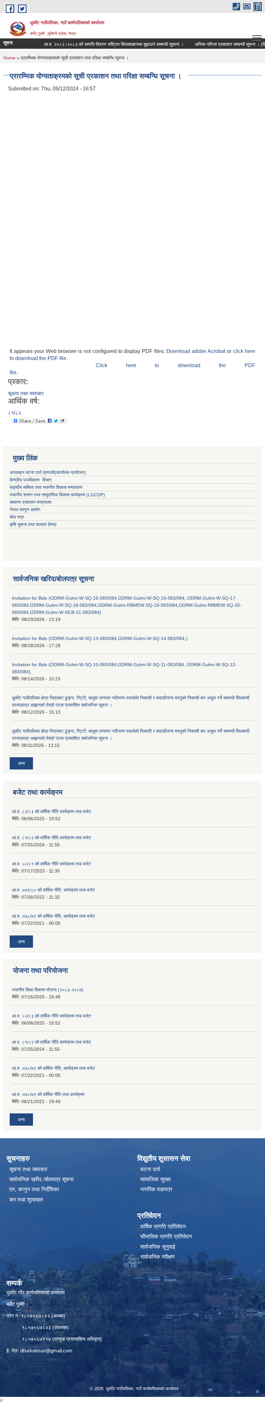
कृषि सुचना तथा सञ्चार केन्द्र (33, 524)
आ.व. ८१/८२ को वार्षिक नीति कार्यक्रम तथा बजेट (51, 837)
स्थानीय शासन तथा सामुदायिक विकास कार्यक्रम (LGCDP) (57, 494)
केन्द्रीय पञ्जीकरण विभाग (30, 479)
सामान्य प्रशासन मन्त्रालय (30, 502)
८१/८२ (14, 413)
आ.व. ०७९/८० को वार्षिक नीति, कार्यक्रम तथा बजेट (53, 890)
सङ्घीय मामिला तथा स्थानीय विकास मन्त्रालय (46, 487)
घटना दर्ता (150, 1169)
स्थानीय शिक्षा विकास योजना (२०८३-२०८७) (47, 989)
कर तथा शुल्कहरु (26, 1200)
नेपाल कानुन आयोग (25, 509)
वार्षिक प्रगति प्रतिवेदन (163, 1226)
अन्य (21, 763)
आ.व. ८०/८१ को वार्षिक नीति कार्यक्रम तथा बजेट (51, 863)
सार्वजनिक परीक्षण (157, 1257)
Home (9, 57)
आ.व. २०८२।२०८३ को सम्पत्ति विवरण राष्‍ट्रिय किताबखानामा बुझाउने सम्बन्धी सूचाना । (99, 44)
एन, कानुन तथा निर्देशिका (34, 1189)
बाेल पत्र (17, 517)
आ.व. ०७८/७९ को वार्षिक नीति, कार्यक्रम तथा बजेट (53, 916)
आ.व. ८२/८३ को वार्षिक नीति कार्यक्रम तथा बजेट (51, 811)
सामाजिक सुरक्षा (155, 1179)
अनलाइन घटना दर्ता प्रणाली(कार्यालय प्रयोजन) (48, 472)
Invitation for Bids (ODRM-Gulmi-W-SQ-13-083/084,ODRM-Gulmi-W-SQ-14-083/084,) (99, 638)
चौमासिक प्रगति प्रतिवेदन (166, 1237)
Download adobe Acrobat (196, 351)
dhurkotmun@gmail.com (46, 1350)
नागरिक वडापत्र (156, 1189)
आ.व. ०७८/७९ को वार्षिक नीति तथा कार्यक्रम (48, 1094)
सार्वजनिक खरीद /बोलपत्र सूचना (41, 1179)
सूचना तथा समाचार (26, 393)
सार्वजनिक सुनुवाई (157, 1247)
